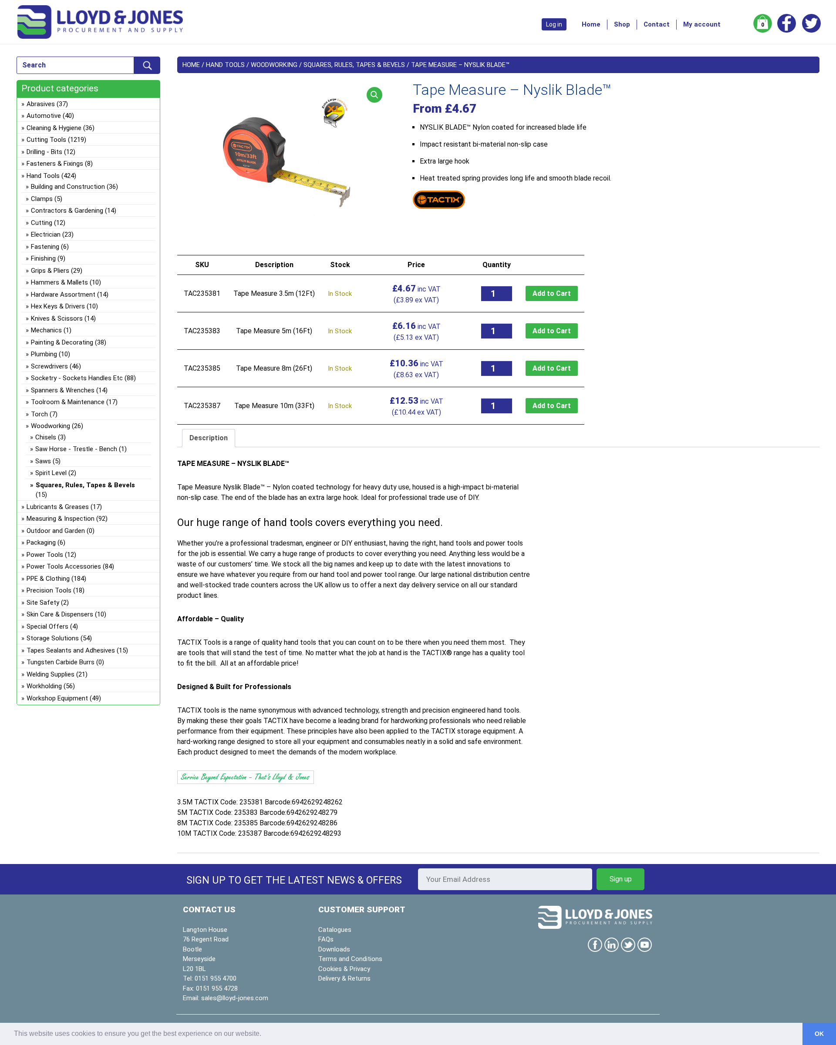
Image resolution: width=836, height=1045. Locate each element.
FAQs (326, 939)
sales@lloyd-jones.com (234, 998)
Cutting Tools (46, 140)
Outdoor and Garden (56, 531)
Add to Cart (552, 293)
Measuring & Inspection (60, 518)
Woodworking (274, 65)
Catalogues (334, 930)
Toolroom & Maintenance (67, 402)
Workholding (44, 686)
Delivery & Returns (344, 978)
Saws (43, 461)
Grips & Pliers (50, 271)
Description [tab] (208, 438)
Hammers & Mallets (59, 282)
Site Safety (43, 602)
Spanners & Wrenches (62, 390)
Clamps (42, 199)
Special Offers (47, 626)
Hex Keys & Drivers (58, 306)
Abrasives (41, 104)
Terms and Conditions (350, 959)
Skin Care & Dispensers (60, 614)
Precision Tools (49, 590)
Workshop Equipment (57, 698)
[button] (374, 95)
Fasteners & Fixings (55, 163)
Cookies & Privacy (344, 969)
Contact (657, 24)
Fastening (45, 247)
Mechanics (46, 330)
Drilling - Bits (44, 152)
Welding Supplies (50, 674)
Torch (39, 414)
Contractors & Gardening (67, 210)
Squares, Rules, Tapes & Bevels (354, 65)
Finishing (43, 258)
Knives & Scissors (57, 318)
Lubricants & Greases (58, 507)
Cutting (41, 223)
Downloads (334, 949)
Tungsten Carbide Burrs (60, 662)
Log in (554, 24)
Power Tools (45, 555)
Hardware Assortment (63, 294)
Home (591, 24)
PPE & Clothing (48, 579)
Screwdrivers (49, 366)
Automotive (44, 116)
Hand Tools (225, 65)
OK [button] (819, 1033)
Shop (622, 24)
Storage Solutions (53, 638)
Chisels (45, 437)
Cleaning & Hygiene (54, 128)
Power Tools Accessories (64, 566)
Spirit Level (51, 473)
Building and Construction (68, 187)
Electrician (46, 234)
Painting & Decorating (62, 342)
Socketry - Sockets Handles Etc (77, 378)
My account (702, 24)
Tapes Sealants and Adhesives (71, 650)
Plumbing (44, 354)
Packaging (41, 542)
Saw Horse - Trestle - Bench (76, 449)
